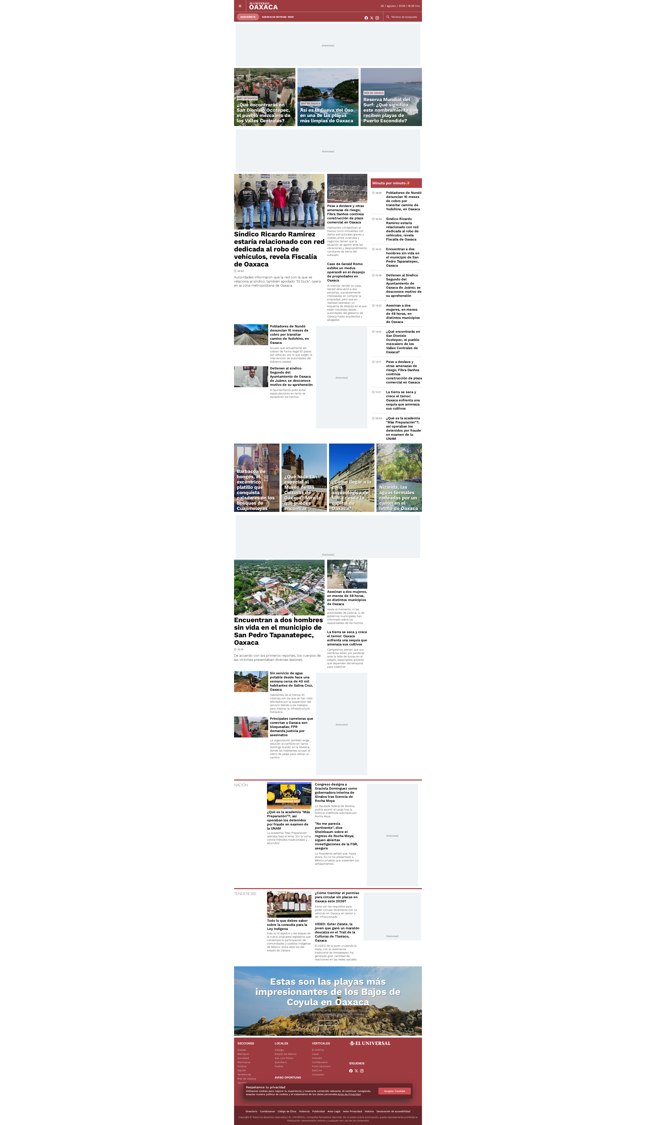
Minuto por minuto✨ (391, 183)
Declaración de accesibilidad (393, 1111)
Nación (241, 1070)
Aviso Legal (333, 1111)
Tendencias (244, 1074)
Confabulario (319, 1062)
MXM (291, 17)
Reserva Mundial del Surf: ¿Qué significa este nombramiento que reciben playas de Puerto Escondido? (390, 110)
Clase (315, 1054)
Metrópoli (243, 1054)
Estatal (241, 1049)
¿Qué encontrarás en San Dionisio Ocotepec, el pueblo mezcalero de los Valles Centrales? (263, 112)
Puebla (279, 1066)
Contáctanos (267, 1111)
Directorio (251, 1111)
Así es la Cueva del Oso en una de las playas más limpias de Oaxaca (326, 115)
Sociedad (243, 1058)
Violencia (304, 1111)
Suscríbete (248, 17)
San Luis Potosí (284, 1058)
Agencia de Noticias (274, 17)
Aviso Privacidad (352, 1111)
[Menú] (240, 6)
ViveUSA (317, 1058)
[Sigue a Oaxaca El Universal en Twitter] (372, 18)
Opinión (242, 1082)
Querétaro (281, 1062)
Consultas (318, 1074)
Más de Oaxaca (247, 98)
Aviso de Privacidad (349, 1094)
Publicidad (318, 1111)
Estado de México (286, 1054)
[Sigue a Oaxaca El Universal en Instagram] (378, 18)
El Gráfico (318, 1049)
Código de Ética (287, 1111)
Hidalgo (279, 1049)
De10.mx (317, 1070)
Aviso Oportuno (321, 1066)
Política (242, 1066)
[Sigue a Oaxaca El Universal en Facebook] (367, 18)
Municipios (243, 1062)
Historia (369, 1111)
